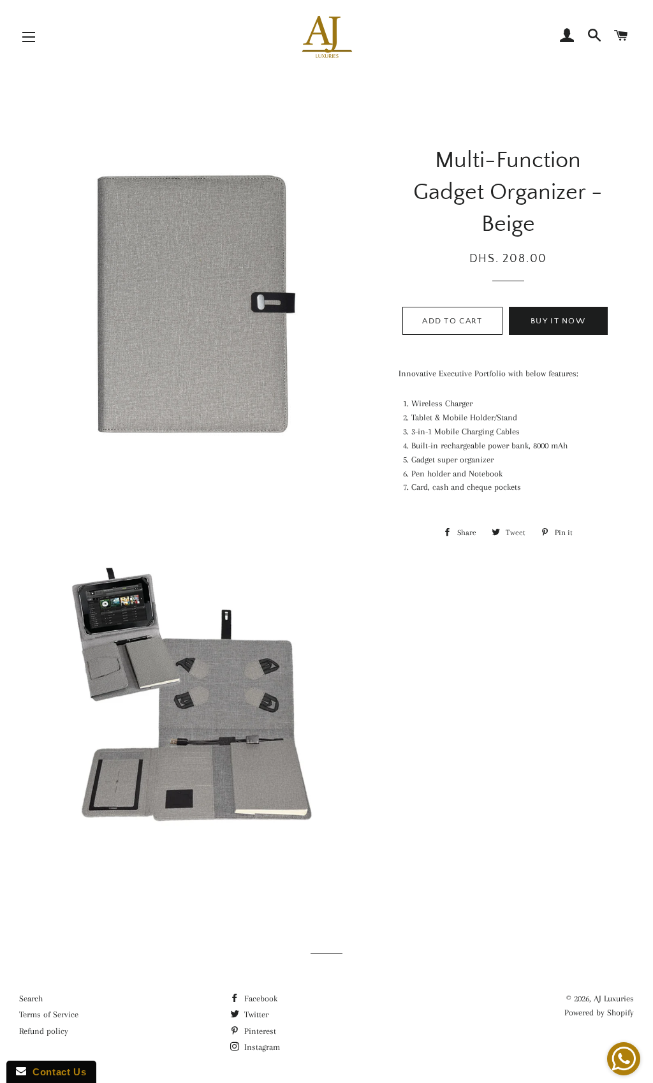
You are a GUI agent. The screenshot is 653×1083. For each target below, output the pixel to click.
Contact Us (56, 1071)
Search (31, 998)
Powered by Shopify (599, 1012)
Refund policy (43, 1031)
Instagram (261, 1047)
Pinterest (259, 1031)
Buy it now (558, 320)
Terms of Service (48, 1014)
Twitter (255, 1014)
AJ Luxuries (614, 998)
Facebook (259, 998)
